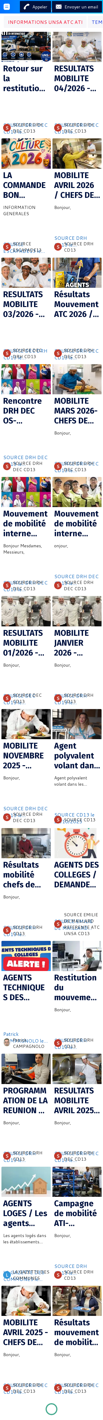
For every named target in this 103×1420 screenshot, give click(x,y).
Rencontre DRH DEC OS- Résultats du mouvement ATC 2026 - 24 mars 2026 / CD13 (25, 411)
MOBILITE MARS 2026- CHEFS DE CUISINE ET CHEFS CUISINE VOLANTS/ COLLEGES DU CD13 (76, 411)
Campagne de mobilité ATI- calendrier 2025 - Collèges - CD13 (75, 1213)
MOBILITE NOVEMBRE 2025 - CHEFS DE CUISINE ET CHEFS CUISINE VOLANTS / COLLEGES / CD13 (24, 755)
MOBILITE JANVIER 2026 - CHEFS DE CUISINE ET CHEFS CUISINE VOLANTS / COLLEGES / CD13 (75, 643)
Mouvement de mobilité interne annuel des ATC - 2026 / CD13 (76, 523)
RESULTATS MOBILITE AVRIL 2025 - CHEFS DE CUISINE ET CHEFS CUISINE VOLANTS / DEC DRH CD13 (76, 1100)
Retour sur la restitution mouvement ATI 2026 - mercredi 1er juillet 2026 (25, 78)
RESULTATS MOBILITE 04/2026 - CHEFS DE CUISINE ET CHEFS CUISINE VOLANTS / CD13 (74, 78)
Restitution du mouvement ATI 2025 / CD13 (76, 987)
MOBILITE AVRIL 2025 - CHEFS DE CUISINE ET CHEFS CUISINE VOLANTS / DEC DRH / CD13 (25, 1332)
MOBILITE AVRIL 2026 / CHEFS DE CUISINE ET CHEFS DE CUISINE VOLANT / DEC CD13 (74, 185)
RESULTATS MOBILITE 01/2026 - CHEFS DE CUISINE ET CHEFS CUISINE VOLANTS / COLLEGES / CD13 (24, 643)
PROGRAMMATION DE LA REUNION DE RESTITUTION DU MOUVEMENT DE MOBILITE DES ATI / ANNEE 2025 (25, 1100)
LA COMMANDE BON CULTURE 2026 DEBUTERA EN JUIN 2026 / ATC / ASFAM (25, 185)
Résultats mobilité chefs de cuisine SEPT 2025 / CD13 (24, 875)
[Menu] (6, 7)
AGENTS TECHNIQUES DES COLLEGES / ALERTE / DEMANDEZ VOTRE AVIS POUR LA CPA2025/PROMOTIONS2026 (25, 987)
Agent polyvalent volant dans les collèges (76, 755)
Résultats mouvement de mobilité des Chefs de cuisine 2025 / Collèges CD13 (76, 1332)
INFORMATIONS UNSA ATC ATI (45, 22)
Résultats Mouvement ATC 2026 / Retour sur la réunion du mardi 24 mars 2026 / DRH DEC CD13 (76, 304)
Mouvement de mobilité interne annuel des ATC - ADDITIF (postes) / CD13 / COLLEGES (25, 523)
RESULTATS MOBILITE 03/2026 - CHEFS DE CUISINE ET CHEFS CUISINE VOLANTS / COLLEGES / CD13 (24, 304)
